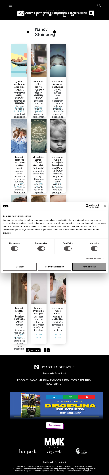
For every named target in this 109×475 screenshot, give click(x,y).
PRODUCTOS (69, 380)
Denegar (20, 267)
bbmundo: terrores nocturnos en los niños (57, 87)
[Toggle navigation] (10, 5)
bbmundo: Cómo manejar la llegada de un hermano (57, 163)
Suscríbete (54, 425)
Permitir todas (89, 267)
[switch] (41, 248)
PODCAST (22, 380)
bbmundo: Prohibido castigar (38, 310)
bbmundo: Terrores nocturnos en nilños (19, 161)
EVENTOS (55, 380)
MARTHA (44, 380)
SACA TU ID (84, 380)
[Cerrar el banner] (105, 206)
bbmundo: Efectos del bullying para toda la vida (19, 314)
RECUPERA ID (53, 383)
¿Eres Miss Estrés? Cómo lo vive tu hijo (38, 161)
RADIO (33, 380)
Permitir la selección (54, 267)
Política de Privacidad (54, 462)
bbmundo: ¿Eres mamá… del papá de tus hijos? (57, 314)
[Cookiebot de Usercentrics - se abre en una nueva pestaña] (87, 206)
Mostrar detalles (93, 258)
